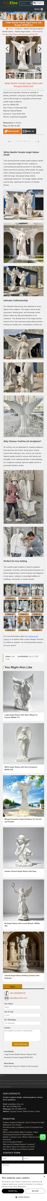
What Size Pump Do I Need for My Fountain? (21, 1066)
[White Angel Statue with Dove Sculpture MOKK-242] (23, 744)
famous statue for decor (32, 1083)
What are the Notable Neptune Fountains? (19, 1144)
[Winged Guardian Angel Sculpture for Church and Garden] (23, 796)
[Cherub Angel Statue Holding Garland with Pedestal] (23, 952)
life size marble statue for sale (14, 1083)
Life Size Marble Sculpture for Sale (11, 1080)
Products (18, 29)
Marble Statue (7, 31)
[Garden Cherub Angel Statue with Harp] (23, 848)
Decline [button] (35, 1191)
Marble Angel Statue (22, 31)
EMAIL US (30, 131)
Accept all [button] (12, 1191)
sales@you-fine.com (18, 998)
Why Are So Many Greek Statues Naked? (18, 1149)
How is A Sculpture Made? (13, 1142)
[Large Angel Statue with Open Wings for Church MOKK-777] (23, 691)
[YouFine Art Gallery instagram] (3, 1115)
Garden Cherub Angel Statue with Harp (20, 871)
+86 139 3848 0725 (13, 1106)
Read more (22, 1186)
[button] (37, 9)
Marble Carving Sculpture (33, 29)
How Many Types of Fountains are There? (19, 1147)
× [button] (44, 1177)
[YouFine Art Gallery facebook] (2, 1115)
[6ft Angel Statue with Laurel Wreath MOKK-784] (23, 900)
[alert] (23, 1187)
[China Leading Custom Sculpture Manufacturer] (10, 3)
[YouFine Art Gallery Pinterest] (4, 1115)
